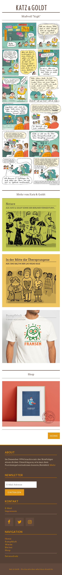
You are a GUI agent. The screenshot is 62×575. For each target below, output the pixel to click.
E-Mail (8, 508)
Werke (8, 544)
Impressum (11, 511)
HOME (54, 435)
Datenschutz (11, 556)
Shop (31, 374)
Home (8, 539)
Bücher (8, 547)
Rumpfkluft (11, 541)
